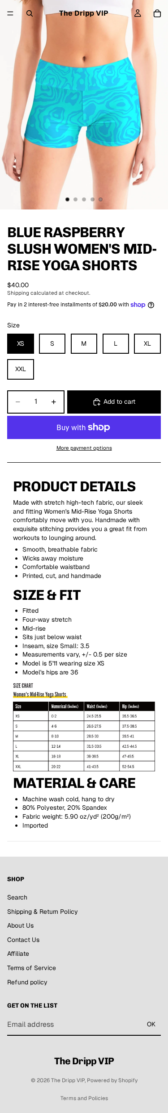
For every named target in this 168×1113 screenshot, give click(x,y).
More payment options (84, 447)
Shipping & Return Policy (42, 912)
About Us (20, 925)
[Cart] (157, 13)
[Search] (29, 13)
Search (17, 897)
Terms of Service (31, 968)
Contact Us (23, 940)
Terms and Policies (84, 1098)
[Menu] (10, 13)
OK (151, 1024)
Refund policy (27, 982)
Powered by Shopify (112, 1080)
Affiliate (18, 954)
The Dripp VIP (68, 1080)
